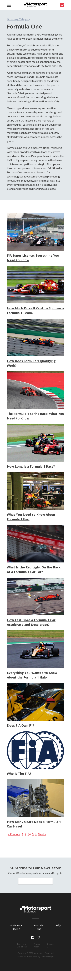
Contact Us (50, 945)
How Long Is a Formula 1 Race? (31, 466)
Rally (58, 925)
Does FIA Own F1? (20, 725)
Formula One (38, 927)
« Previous (14, 834)
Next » (42, 834)
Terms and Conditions (22, 945)
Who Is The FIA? (19, 774)
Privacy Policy (37, 945)
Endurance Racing (16, 927)
